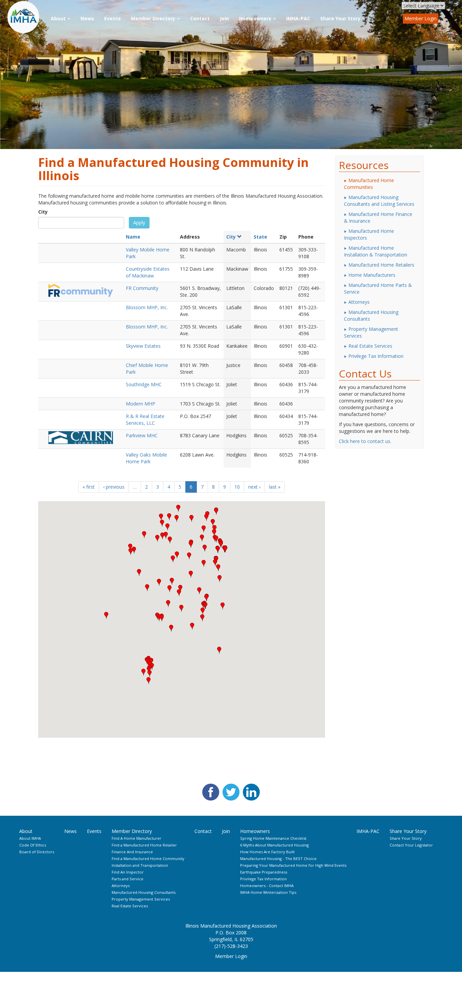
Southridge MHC (144, 384)
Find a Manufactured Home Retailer (144, 845)
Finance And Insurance (132, 851)
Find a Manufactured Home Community (148, 858)
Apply (139, 222)
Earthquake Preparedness (263, 872)
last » (274, 487)
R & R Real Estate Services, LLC (145, 419)
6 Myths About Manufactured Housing (274, 845)
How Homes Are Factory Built (267, 851)
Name (133, 237)
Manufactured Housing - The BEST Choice (278, 858)
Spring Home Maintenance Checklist (273, 838)
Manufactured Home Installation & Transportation (375, 251)
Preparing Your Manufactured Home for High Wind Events (293, 865)
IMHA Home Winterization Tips (268, 892)
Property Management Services (371, 332)
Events (112, 18)
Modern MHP (140, 403)
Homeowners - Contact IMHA (267, 885)
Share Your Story (341, 18)
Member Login (421, 18)
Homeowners (256, 18)
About (59, 18)
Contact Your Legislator (411, 845)
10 (237, 487)
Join (224, 18)
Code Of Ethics (32, 845)
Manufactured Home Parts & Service (378, 288)
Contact (200, 18)
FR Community (142, 288)
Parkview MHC (142, 435)
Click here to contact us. (365, 441)
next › (254, 487)
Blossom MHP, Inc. (147, 307)
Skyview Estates (143, 346)
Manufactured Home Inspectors (369, 234)
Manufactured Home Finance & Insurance (378, 217)
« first (89, 487)
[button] (225, 549)
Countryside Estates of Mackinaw (147, 272)
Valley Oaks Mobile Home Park (146, 458)
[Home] (26, 17)
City (43, 211)
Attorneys (359, 302)
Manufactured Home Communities (369, 183)
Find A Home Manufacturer (136, 838)
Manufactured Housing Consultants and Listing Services (379, 200)
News (87, 18)
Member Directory (154, 18)
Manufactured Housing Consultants (371, 315)
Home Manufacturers (371, 275)
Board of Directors (36, 851)
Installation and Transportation (140, 865)
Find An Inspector (128, 872)
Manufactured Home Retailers (381, 265)
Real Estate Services (370, 346)
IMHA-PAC (298, 18)
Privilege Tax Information (375, 356)
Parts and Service (127, 878)
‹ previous (113, 487)
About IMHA (30, 838)
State (260, 237)
